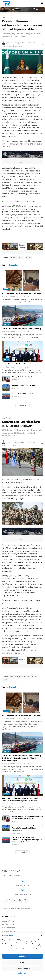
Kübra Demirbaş (10, 296)
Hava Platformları (8, 921)
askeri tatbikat (20, 676)
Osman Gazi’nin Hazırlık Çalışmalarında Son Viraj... (22, 329)
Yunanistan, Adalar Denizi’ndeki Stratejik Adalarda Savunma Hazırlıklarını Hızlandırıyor (27, 828)
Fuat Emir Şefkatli (17, 43)
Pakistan (13, 257)
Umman (28, 257)
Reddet (22, 962)
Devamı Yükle (22, 405)
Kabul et (22, 956)
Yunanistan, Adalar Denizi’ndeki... (24, 385)
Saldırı (21, 257)
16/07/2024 (31, 43)
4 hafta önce (17, 397)
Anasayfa (4, 17)
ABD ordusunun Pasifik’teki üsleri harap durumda (21, 293)
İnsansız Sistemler (8, 931)
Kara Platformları (8, 924)
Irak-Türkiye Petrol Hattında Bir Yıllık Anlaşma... (21, 364)
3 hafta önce (22, 367)
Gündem (11, 17)
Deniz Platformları (8, 928)
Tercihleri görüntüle (22, 968)
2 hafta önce (22, 296)
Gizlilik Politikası (22, 973)
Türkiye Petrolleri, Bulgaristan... (24, 377)
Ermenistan (32, 676)
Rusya (5, 679)
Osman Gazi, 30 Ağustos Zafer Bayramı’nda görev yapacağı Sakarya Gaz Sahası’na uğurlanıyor (27, 840)
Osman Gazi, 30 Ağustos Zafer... (23, 394)
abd (11, 676)
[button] (42, 935)
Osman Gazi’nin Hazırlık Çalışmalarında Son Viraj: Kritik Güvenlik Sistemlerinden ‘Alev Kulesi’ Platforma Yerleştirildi (21, 758)
